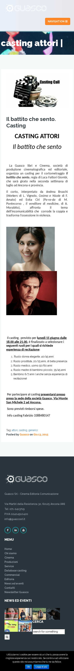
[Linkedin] (15, 530)
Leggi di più (41, 667)
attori (15, 430)
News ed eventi (14, 583)
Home (8, 549)
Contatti (9, 587)
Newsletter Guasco (16, 592)
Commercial (12, 574)
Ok (28, 667)
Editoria (9, 579)
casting (23, 430)
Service (9, 566)
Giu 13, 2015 (40, 434)
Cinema (9, 557)
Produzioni (11, 561)
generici (33, 430)
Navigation (56, 21)
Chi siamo (10, 553)
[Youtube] (23, 530)
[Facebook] (7, 530)
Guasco (24, 434)
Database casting (15, 570)
